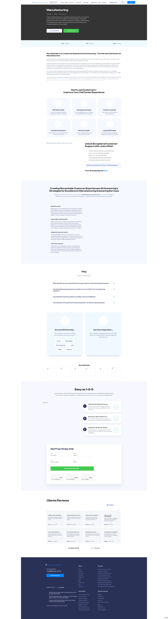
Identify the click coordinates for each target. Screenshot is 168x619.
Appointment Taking (102, 571)
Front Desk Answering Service (104, 584)
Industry (55, 14)
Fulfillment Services (82, 606)
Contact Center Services (83, 594)
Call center (78, 2)
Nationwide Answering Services (105, 582)
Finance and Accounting (103, 602)
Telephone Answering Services (104, 573)
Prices (99, 2)
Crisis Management (102, 609)
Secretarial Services (82, 600)
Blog (79, 580)
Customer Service (82, 596)
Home (62, 2)
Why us (66, 2)
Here (105, 171)
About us (104, 2)
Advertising (100, 596)
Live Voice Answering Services (104, 577)
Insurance (100, 600)
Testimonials (81, 582)
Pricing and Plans (54, 30)
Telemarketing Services (83, 602)
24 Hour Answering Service (104, 575)
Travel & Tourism (101, 608)
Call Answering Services (103, 579)
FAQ (79, 584)
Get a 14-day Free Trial (72, 468)
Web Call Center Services (84, 608)
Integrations (94, 2)
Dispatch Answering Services (104, 580)
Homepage (49, 14)
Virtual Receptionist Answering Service (106, 586)
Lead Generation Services (84, 609)
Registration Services (83, 604)
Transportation (101, 598)
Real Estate (100, 606)
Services (71, 2)
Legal (99, 604)
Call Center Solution (82, 598)
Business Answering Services (104, 569)
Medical (99, 594)
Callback (122, 2)
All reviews (110, 505)
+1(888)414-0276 (113, 2)
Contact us (80, 586)
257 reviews (97, 548)
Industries (86, 2)
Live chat (131, 2)
